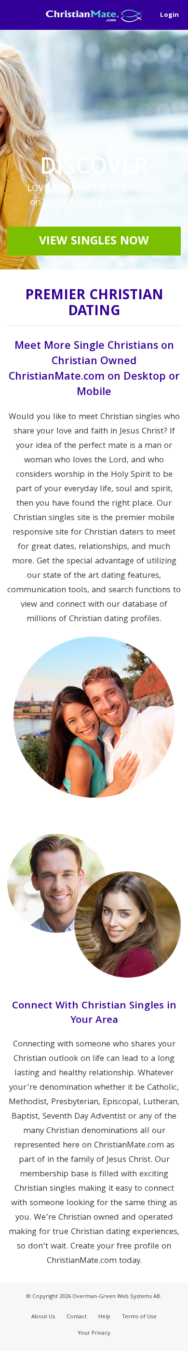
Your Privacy (94, 1333)
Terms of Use (139, 1317)
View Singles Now (94, 242)
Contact (77, 1317)
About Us (43, 1317)
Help (104, 1317)
